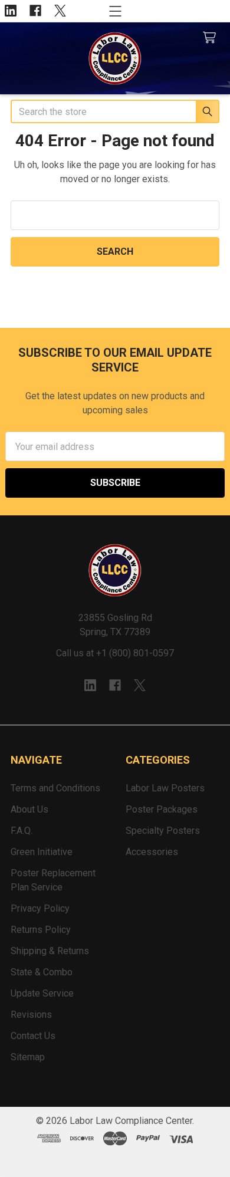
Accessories (152, 851)
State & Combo (42, 972)
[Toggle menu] (115, 11)
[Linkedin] (10, 10)
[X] (60, 10)
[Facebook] (35, 10)
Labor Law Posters (165, 788)
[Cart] (212, 38)
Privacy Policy (40, 908)
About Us (29, 809)
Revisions (31, 1014)
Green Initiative (42, 851)
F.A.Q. (21, 830)
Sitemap (28, 1057)
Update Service (42, 993)
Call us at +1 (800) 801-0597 (115, 653)
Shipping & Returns (50, 950)
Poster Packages (162, 809)
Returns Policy (41, 929)
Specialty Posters (163, 830)
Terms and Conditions (55, 788)
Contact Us (33, 1035)
